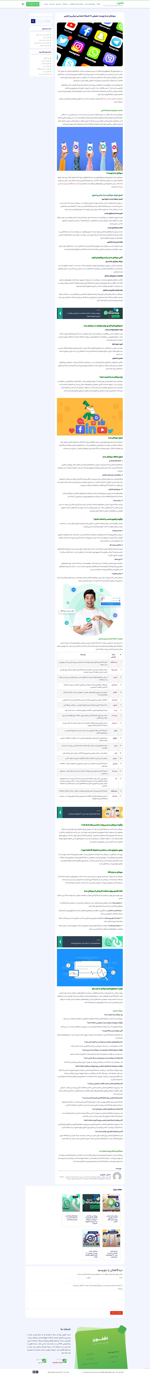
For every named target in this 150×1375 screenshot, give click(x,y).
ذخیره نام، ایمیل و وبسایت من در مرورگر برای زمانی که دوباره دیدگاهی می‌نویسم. (97, 1285)
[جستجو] (33, 21)
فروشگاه (64, 4)
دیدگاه (120, 1289)
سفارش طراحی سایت (90, 4)
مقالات (98, 4)
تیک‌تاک (119, 187)
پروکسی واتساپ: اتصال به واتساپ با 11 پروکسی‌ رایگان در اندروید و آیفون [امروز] (91, 1220)
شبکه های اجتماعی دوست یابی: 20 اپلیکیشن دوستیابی (112, 1254)
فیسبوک (79, 183)
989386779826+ (57, 1362)
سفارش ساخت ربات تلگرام (77, 4)
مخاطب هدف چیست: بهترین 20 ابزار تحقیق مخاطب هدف (91, 1254)
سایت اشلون (95, 88)
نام (120, 1277)
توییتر (66, 183)
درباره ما (46, 4)
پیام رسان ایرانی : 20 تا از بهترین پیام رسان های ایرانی (112, 1219)
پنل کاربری (58, 4)
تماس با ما (52, 4)
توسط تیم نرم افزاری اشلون (54, 1372)
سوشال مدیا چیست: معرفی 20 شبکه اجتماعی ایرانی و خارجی (90, 16)
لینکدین (60, 183)
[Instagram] (37, 1372)
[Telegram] (34, 1372)
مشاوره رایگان (89, 1354)
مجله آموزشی (114, 1356)
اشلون (120, 3)
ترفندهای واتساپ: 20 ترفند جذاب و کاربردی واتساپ (71, 1218)
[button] (23, 4)
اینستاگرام (72, 183)
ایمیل (88, 1277)
